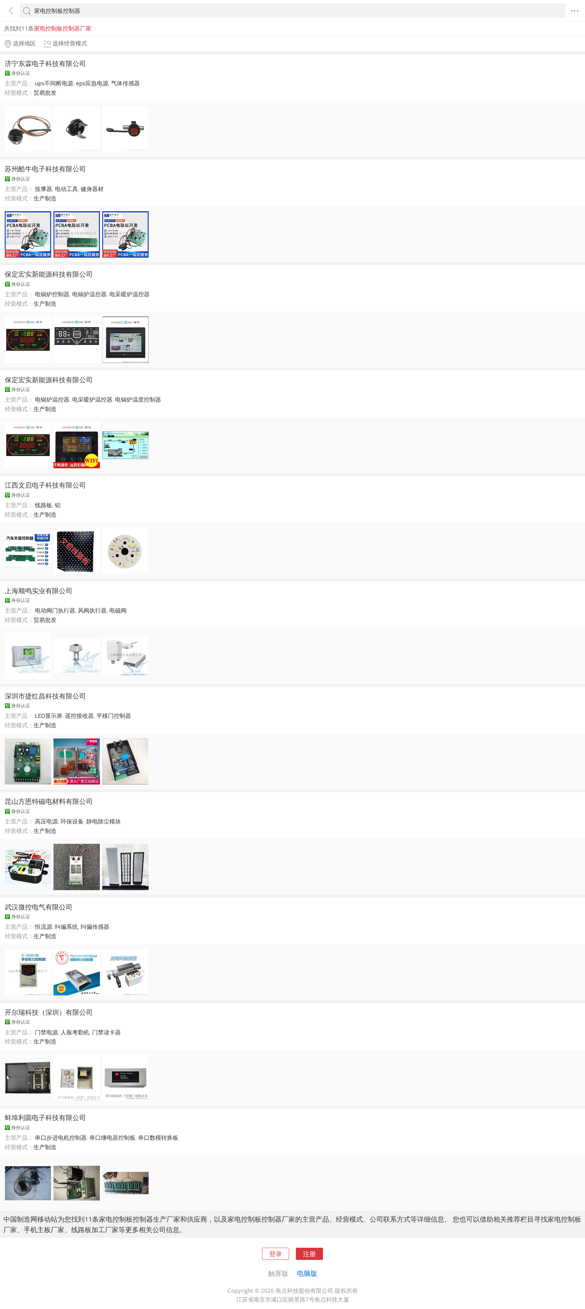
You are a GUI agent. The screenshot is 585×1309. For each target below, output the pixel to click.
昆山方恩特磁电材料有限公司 (49, 801)
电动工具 (66, 189)
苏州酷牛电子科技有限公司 (45, 168)
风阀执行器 (92, 610)
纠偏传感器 (95, 926)
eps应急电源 (92, 83)
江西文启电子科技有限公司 (45, 485)
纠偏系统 (66, 926)
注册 (309, 1253)
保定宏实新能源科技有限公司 (49, 274)
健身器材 (92, 189)
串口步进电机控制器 (61, 1137)
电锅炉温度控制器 (138, 399)
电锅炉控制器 (52, 294)
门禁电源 (46, 1032)
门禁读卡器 (106, 1032)
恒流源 (43, 926)
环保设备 (72, 821)
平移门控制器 (113, 716)
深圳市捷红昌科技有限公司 (45, 696)
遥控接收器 (79, 716)
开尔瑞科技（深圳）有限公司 (49, 1012)
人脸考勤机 (75, 1032)
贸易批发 (45, 92)
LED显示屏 (48, 716)
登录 (275, 1253)
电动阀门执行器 (55, 610)
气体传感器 (125, 83)
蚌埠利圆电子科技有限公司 (45, 1117)
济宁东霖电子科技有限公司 (45, 63)
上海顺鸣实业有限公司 (38, 590)
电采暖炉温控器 (129, 294)
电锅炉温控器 (89, 294)
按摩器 (43, 189)
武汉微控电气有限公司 (38, 906)
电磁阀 (118, 610)
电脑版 (307, 1273)
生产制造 (45, 198)
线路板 (43, 505)
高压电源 (46, 821)
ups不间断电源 (54, 83)
